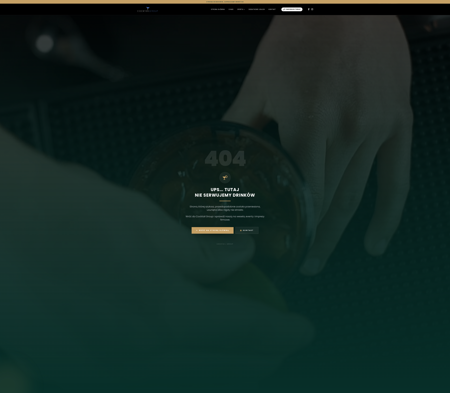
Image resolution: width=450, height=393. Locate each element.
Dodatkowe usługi (257, 9)
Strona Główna (218, 9)
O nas (231, 9)
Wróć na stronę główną (214, 230)
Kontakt (272, 9)
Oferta (240, 9)
